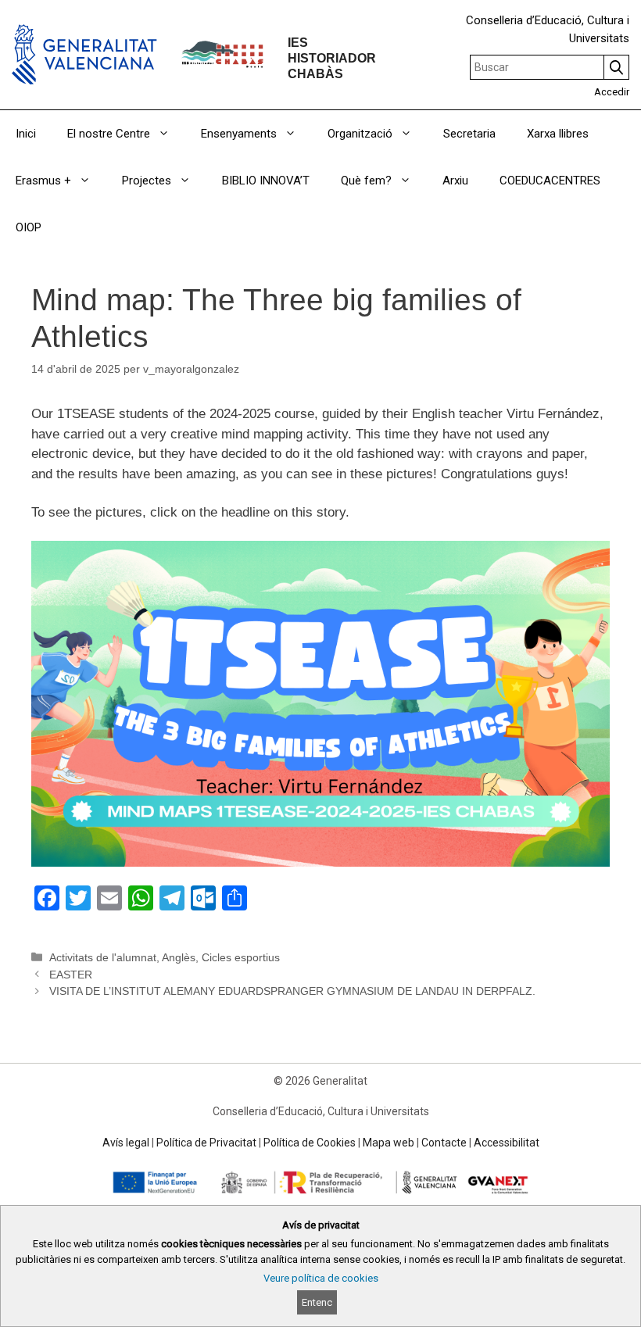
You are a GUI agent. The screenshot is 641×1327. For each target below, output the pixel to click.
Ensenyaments (239, 134)
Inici (26, 134)
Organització (360, 134)
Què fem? (366, 180)
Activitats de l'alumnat (102, 957)
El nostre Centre (108, 134)
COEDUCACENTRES (550, 180)
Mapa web (388, 1142)
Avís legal (125, 1142)
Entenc (317, 1302)
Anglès (178, 957)
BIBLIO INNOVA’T (266, 180)
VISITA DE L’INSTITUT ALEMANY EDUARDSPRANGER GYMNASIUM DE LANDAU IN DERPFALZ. (292, 991)
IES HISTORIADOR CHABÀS (332, 57)
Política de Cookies (309, 1142)
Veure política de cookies (320, 1278)
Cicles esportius (241, 957)
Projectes (146, 180)
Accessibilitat (506, 1142)
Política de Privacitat (206, 1142)
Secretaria (469, 134)
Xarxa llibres (558, 134)
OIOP (28, 227)
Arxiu (455, 180)
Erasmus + (43, 180)
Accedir (611, 92)
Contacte (444, 1142)
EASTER (70, 974)
